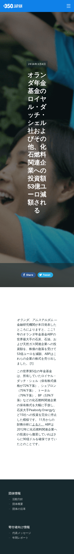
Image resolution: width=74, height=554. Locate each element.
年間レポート (20, 537)
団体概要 (17, 504)
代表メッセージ (21, 533)
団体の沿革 (19, 509)
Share (29, 275)
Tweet (46, 275)
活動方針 (17, 499)
